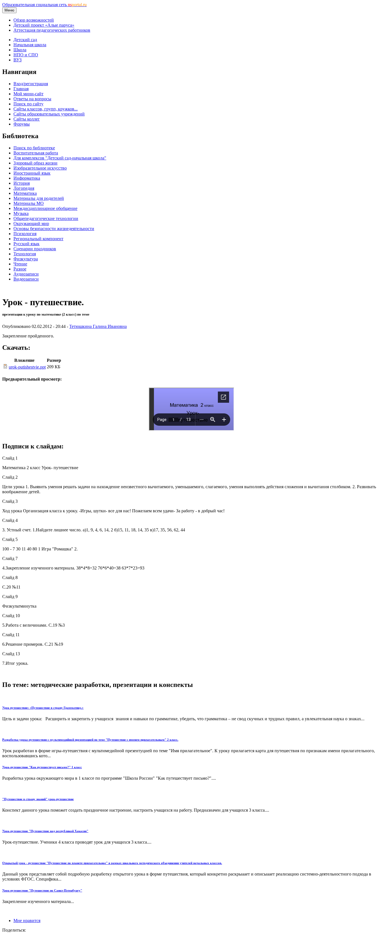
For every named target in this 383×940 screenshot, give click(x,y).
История (21, 183)
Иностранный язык (31, 173)
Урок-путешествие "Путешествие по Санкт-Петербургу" (42, 890)
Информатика (26, 178)
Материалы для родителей (38, 198)
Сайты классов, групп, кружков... (45, 108)
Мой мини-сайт (28, 93)
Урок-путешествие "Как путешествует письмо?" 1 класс (42, 767)
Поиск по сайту (28, 103)
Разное (19, 269)
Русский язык (26, 243)
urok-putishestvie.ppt (27, 367)
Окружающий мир (31, 223)
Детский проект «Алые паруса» (43, 25)
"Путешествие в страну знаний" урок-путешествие (38, 799)
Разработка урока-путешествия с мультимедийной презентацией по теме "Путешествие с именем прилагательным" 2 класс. (90, 739)
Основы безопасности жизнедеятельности (53, 228)
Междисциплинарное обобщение (45, 208)
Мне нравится (26, 920)
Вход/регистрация (30, 83)
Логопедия (23, 188)
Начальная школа (29, 44)
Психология (24, 233)
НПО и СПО (25, 54)
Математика (25, 193)
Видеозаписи (26, 279)
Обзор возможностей (33, 20)
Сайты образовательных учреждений (49, 114)
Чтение (20, 263)
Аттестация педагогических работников (51, 30)
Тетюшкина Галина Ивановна (98, 326)
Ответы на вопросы (32, 98)
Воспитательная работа (35, 153)
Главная (21, 88)
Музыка (21, 213)
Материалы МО (28, 203)
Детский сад (25, 39)
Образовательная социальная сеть (44, 4)
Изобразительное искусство (40, 168)
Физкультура (25, 258)
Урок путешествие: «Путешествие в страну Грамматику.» (43, 707)
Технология (24, 253)
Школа (19, 49)
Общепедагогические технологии (45, 218)
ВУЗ (17, 59)
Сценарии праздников (34, 248)
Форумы (21, 124)
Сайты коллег (26, 119)
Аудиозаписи (26, 274)
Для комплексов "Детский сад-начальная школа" (59, 158)
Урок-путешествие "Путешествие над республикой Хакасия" (45, 831)
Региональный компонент (38, 238)
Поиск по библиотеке (34, 147)
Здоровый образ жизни (35, 163)
